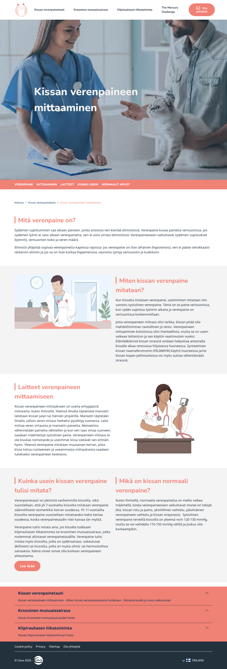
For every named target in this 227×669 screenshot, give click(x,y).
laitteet (67, 184)
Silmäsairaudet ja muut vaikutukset (147, 600)
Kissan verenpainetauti (40, 593)
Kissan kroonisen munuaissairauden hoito (46, 618)
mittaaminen (47, 184)
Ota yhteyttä (71, 646)
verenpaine (24, 184)
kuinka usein (87, 184)
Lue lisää (27, 566)
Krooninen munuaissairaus (44, 610)
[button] (51, 9)
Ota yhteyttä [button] (201, 9)
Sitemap (54, 646)
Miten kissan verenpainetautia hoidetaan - (94, 600)
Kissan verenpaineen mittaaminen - (41, 600)
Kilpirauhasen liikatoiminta (45, 628)
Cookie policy (23, 646)
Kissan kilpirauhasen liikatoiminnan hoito (45, 635)
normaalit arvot (116, 184)
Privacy (40, 646)
